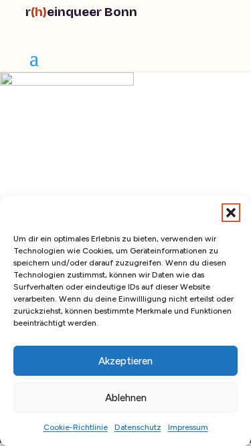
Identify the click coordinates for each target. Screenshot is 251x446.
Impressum (188, 427)
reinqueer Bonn (81, 11)
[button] (231, 212)
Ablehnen (126, 398)
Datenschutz (137, 427)
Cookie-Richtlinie (76, 427)
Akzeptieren (125, 361)
